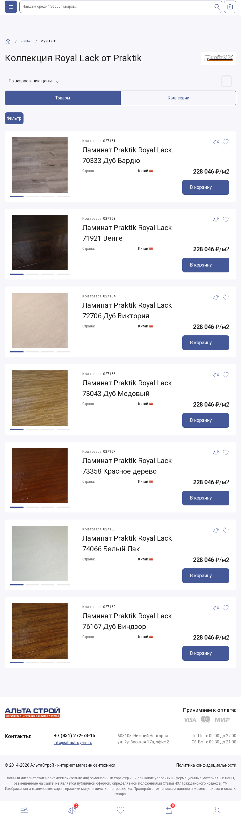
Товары (62, 98)
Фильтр (14, 118)
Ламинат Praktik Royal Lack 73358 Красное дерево (127, 466)
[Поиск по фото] (230, 7)
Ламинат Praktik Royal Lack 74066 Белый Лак (127, 543)
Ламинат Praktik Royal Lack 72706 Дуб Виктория (127, 310)
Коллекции (178, 98)
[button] (17, 196)
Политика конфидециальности (206, 765)
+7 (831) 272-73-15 (74, 735)
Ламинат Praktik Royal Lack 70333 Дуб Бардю (127, 155)
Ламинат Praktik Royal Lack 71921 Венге (127, 233)
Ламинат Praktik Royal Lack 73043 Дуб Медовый (127, 388)
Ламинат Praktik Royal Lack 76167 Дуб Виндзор (127, 621)
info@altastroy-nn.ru (73, 742)
